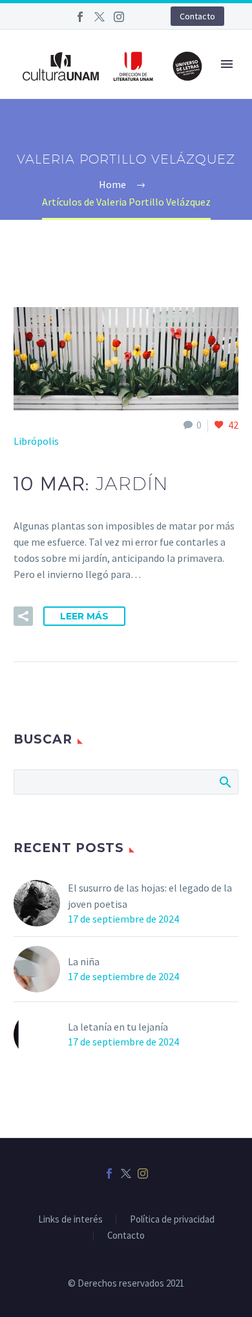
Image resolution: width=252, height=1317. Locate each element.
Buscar (224, 781)
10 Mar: (91, 483)
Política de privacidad (172, 1220)
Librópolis (36, 440)
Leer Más (84, 616)
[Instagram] (119, 17)
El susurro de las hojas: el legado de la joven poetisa (150, 895)
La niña (84, 961)
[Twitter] (99, 17)
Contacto (197, 16)
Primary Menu (226, 64)
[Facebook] (80, 17)
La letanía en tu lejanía (118, 1026)
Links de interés (70, 1220)
